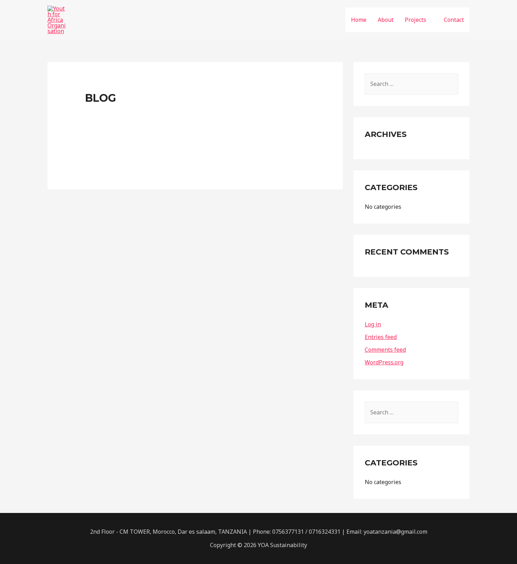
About (386, 20)
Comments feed (385, 349)
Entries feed (381, 337)
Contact (454, 20)
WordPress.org (384, 362)
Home (358, 20)
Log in (373, 324)
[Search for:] (411, 84)
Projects (415, 20)
